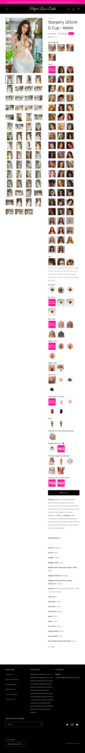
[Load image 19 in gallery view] (29, 117)
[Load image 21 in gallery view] (10, 127)
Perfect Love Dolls (74, 743)
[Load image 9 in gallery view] (10, 98)
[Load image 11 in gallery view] (29, 98)
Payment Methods (12, 679)
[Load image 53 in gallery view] (10, 202)
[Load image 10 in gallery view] (19, 98)
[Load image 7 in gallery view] (29, 89)
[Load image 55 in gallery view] (29, 202)
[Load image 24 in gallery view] (38, 127)
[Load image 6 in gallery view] (19, 89)
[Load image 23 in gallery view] (29, 127)
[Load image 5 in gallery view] (10, 89)
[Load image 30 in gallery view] (19, 145)
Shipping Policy (11, 684)
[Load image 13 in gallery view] (10, 108)
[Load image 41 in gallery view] (10, 174)
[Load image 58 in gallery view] (19, 212)
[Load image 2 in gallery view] (19, 79)
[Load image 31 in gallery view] (29, 145)
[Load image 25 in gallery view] (10, 136)
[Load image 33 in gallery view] (10, 155)
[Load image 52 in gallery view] (38, 193)
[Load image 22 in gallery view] (19, 127)
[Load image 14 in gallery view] (19, 108)
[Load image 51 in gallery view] (29, 193)
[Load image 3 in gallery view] (29, 79)
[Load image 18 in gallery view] (19, 117)
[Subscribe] (40, 724)
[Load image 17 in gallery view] (10, 117)
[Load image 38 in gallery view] (19, 164)
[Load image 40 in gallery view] (38, 164)
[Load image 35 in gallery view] (29, 155)
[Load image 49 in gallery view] (10, 193)
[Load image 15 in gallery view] (29, 108)
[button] (6, 9)
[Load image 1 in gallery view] (10, 79)
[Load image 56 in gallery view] (38, 202)
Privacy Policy (10, 699)
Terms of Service (11, 694)
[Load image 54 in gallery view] (19, 202)
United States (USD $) (14, 744)
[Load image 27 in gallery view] (29, 136)
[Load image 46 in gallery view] (19, 183)
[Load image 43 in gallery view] (29, 174)
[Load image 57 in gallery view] (10, 212)
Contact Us (9, 674)
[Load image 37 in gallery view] (10, 164)
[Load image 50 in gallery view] (19, 193)
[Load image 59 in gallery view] (29, 212)
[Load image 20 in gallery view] (38, 117)
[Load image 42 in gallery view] (19, 174)
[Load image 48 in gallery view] (38, 183)
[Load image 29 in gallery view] (10, 145)
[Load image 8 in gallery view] (38, 89)
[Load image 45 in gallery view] (10, 183)
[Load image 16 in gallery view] (38, 108)
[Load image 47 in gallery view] (29, 183)
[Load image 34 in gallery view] (19, 155)
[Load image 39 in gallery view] (29, 164)
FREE (49, 37)
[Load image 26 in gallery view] (19, 136)
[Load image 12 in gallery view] (38, 98)
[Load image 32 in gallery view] (38, 145)
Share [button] (53, 647)
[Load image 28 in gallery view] (38, 136)
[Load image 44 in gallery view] (38, 174)
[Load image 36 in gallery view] (38, 155)
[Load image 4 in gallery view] (38, 79)
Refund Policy (10, 689)
